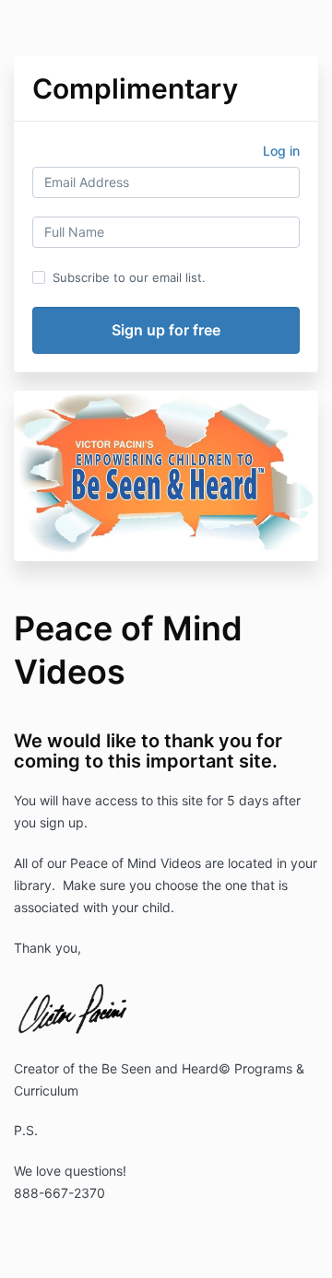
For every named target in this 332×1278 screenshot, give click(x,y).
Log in (281, 150)
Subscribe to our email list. (129, 277)
